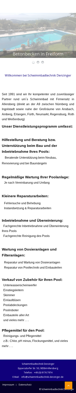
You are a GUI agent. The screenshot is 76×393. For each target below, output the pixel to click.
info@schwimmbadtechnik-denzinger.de (42, 376)
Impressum (8, 384)
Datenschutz (25, 384)
